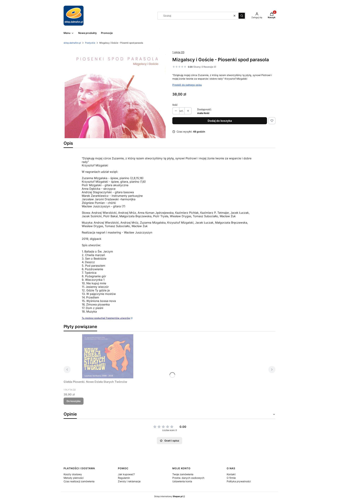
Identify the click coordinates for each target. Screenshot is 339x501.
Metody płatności (74, 477)
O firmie (231, 477)
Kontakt (231, 474)
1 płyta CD (178, 52)
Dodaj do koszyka (220, 120)
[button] (242, 16)
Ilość (175, 104)
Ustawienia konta (182, 481)
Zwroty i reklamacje (129, 481)
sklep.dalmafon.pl (72, 42)
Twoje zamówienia (182, 474)
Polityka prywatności (239, 481)
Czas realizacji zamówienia (79, 481)
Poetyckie (90, 42)
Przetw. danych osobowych (188, 477)
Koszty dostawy (73, 474)
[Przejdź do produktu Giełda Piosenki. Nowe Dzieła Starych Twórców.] (108, 356)
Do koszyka (74, 401)
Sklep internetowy (168, 496)
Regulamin (124, 477)
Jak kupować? (126, 474)
